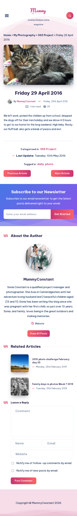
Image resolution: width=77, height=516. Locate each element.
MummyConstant (38, 279)
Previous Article (17, 173)
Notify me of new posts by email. (37, 470)
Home (7, 35)
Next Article (62, 173)
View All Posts (38, 333)
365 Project (45, 35)
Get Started (62, 214)
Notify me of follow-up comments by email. (44, 463)
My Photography (24, 35)
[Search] (69, 15)
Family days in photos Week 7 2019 (52, 384)
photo (49, 164)
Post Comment (23, 480)
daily (40, 164)
